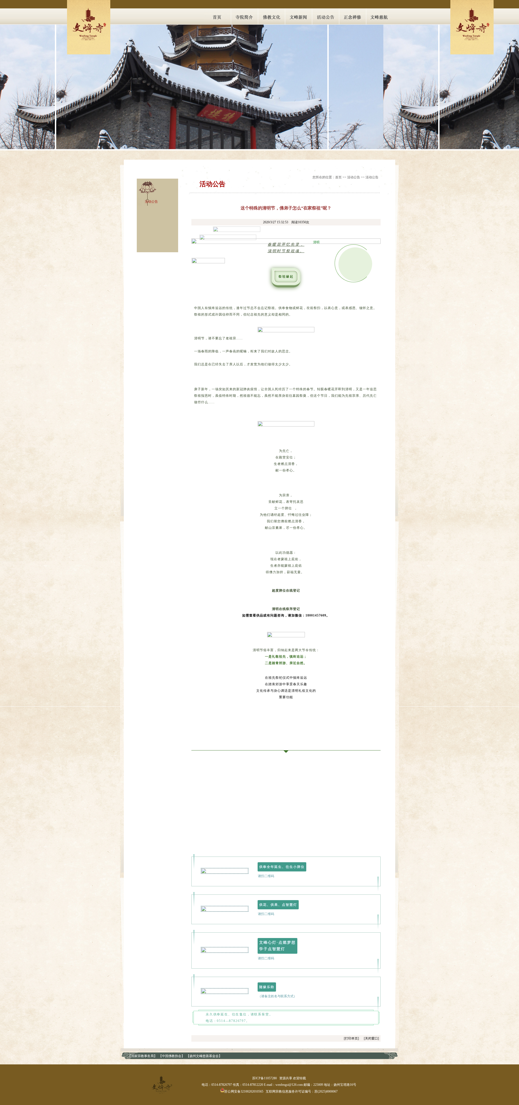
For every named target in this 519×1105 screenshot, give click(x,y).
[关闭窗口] (371, 1038)
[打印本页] (351, 1038)
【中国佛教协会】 (172, 1056)
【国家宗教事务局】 (142, 1056)
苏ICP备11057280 (264, 1078)
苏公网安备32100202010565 (243, 1091)
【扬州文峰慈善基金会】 (204, 1056)
